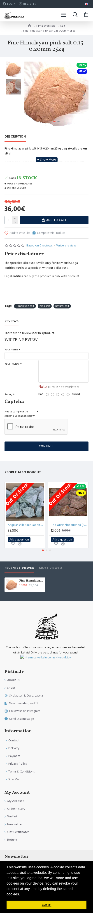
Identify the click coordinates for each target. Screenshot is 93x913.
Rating (8, 394)
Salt (62, 26)
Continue (46, 446)
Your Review (12, 364)
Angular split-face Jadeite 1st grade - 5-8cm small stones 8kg (26, 525)
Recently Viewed (19, 568)
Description (15, 137)
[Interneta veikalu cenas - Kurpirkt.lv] (45, 657)
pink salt (45, 306)
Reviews (12, 321)
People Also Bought (23, 472)
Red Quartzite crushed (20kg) (69, 525)
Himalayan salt (45, 26)
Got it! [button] (46, 905)
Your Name (11, 350)
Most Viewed (50, 568)
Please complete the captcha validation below (20, 414)
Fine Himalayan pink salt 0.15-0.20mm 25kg (31, 581)
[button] (28, 93)
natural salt (62, 306)
